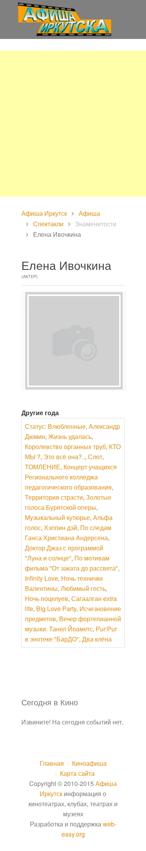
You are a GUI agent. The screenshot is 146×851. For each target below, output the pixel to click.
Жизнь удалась (69, 436)
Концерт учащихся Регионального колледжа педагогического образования (71, 477)
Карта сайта (77, 773)
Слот (95, 456)
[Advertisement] (73, 124)
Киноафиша (89, 763)
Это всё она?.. (64, 456)
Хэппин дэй (60, 527)
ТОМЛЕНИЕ (42, 466)
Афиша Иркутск (44, 213)
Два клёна (97, 638)
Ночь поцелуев (46, 598)
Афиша (89, 213)
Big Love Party (56, 608)
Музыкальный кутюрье (57, 517)
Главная (52, 763)
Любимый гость (83, 588)
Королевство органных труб (65, 446)
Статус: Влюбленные (55, 426)
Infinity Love (41, 578)
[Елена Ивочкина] (73, 340)
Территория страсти (54, 497)
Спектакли (48, 223)
